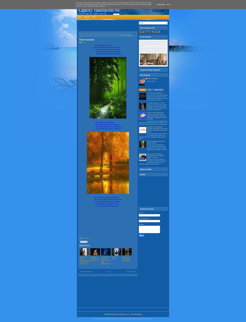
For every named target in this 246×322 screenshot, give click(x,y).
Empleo (94, 17)
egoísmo (120, 33)
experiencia (83, 35)
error (129, 33)
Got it (169, 4)
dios (115, 33)
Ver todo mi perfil (150, 81)
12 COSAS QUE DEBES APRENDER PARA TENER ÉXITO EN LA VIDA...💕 (84, 260)
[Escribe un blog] (83, 242)
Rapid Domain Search (146, 318)
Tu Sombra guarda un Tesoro (156, 103)
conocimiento (107, 33)
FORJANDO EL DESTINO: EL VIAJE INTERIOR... (127, 258)
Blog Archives (158, 90)
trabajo (118, 35)
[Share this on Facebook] (84, 238)
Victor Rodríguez (153, 78)
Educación (86, 17)
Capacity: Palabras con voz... (122, 314)
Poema (107, 35)
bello (100, 33)
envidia (126, 33)
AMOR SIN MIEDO (114, 258)
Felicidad (89, 35)
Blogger (140, 314)
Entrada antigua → (132, 271)
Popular (142, 90)
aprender (96, 33)
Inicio (109, 271)
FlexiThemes (103, 318)
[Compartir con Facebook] (87, 242)
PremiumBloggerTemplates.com (131, 318)
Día (112, 33)
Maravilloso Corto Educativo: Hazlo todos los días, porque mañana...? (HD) (152, 44)
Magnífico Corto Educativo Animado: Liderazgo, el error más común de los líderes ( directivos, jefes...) (157, 129)
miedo (95, 35)
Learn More (161, 4)
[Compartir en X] (85, 242)
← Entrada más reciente (85, 271)
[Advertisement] (113, 25)
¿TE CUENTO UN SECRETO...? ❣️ (156, 93)
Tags (149, 90)
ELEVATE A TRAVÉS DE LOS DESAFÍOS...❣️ (94, 258)
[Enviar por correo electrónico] (81, 242)
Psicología (100, 15)
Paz (99, 35)
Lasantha (119, 318)
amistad (86, 33)
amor (91, 33)
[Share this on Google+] (88, 238)
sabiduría (112, 35)
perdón (102, 35)
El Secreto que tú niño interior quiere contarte (156, 142)
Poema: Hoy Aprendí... (87, 40)
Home (79, 17)
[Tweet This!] (86, 238)
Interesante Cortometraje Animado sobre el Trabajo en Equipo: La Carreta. (156, 155)
